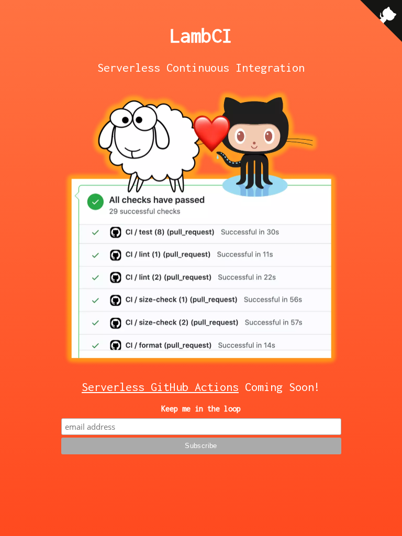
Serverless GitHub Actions (160, 387)
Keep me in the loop (201, 408)
